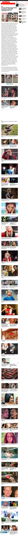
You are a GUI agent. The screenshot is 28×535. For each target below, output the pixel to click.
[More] (12, 84)
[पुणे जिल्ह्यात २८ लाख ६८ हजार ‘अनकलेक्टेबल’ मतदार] (20, 19)
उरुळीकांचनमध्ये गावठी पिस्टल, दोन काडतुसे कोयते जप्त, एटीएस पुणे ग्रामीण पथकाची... (24, 12)
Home (1, 5)
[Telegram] (11, 84)
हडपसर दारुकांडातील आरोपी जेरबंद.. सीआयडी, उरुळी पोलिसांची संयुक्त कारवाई (24, 16)
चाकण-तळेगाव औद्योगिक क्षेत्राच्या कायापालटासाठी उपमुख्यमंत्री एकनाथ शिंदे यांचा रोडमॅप (24, 22)
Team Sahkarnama (3, 11)
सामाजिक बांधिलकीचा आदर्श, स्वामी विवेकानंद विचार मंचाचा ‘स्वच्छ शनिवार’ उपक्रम (24, 9)
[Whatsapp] (9, 84)
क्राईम (3, 5)
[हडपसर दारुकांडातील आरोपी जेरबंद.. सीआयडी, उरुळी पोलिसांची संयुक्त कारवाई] (20, 16)
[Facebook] (7, 84)
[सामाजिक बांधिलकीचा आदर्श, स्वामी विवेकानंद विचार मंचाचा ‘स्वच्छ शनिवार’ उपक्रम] (20, 9)
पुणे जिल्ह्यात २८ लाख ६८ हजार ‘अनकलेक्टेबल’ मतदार (24, 18)
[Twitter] (8, 84)
